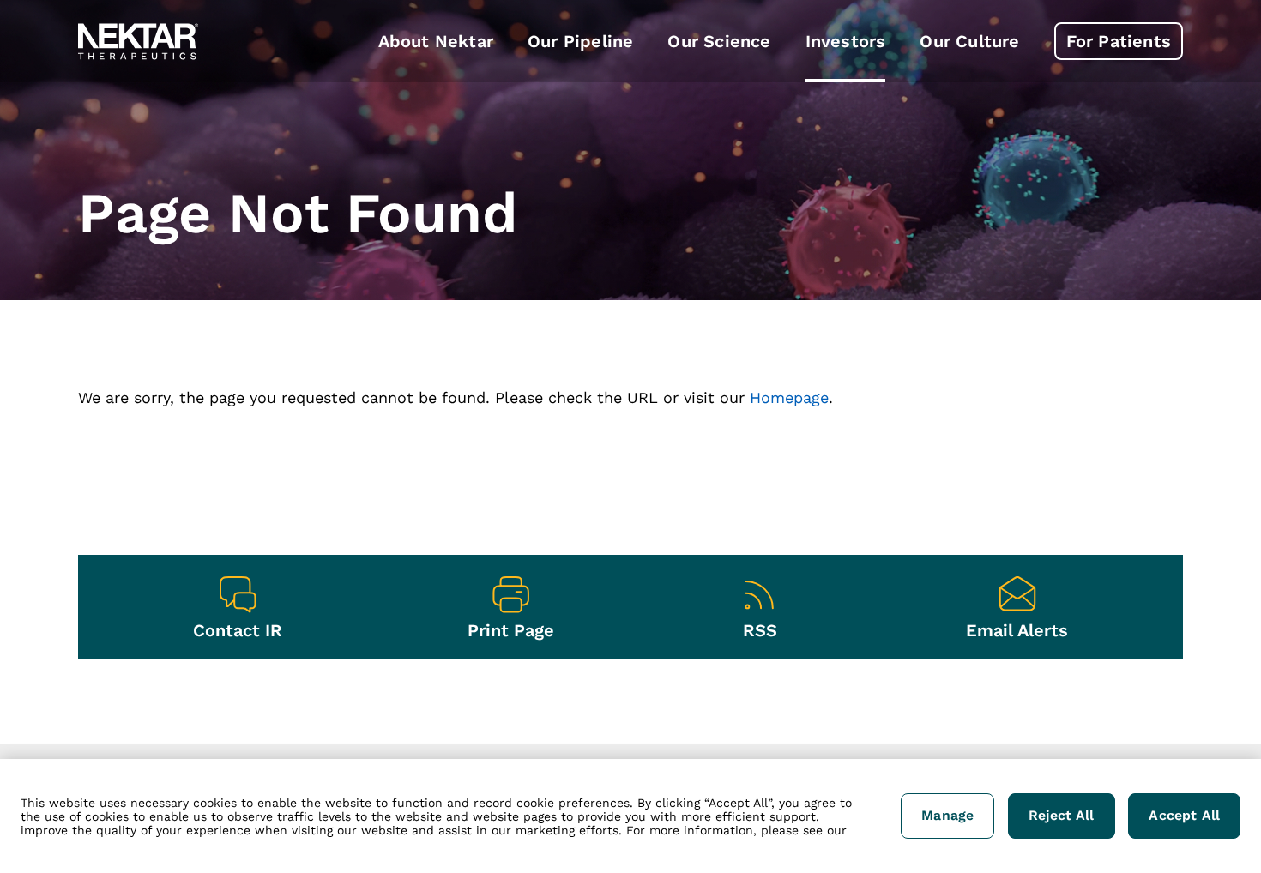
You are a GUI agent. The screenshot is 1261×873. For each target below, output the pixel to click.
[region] (630, 816)
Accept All (1184, 815)
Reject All (1062, 815)
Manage (947, 815)
